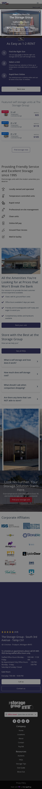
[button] (39, 12)
